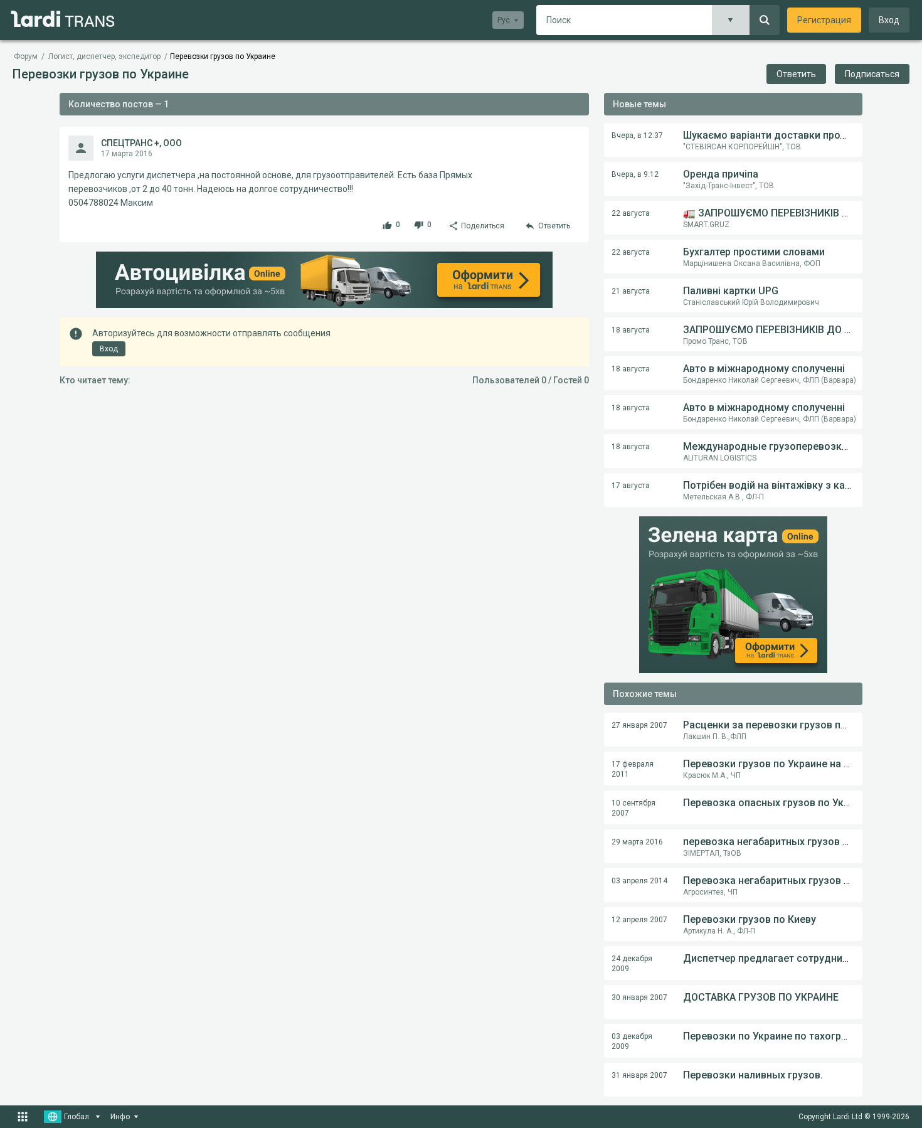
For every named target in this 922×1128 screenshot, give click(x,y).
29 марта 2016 (637, 842)
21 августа (631, 291)
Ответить (796, 74)
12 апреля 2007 (639, 919)
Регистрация (824, 20)
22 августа (631, 213)
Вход (889, 20)
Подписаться (872, 74)
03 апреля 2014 (639, 880)
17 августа (631, 485)
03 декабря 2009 (632, 1041)
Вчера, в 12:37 (637, 135)
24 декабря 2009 (632, 963)
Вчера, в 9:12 (635, 174)
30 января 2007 (639, 997)
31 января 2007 (639, 1075)
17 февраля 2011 (633, 769)
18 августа (631, 330)
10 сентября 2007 (633, 808)
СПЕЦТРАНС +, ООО (141, 143)
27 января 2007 (639, 725)
